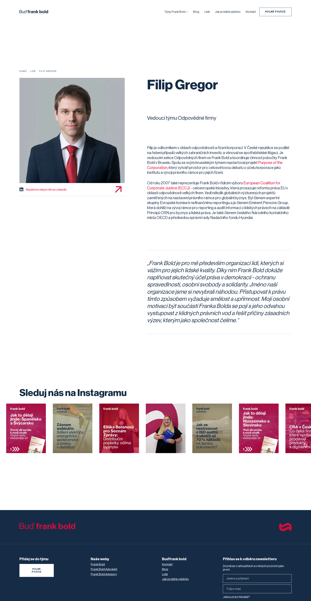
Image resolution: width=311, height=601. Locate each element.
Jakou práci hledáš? (236, 596)
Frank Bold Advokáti (104, 569)
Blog (196, 11)
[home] (33, 10)
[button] (176, 11)
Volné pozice (275, 12)
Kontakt (251, 11)
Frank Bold (98, 564)
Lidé (207, 11)
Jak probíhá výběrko (228, 11)
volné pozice (36, 570)
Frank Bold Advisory (104, 574)
